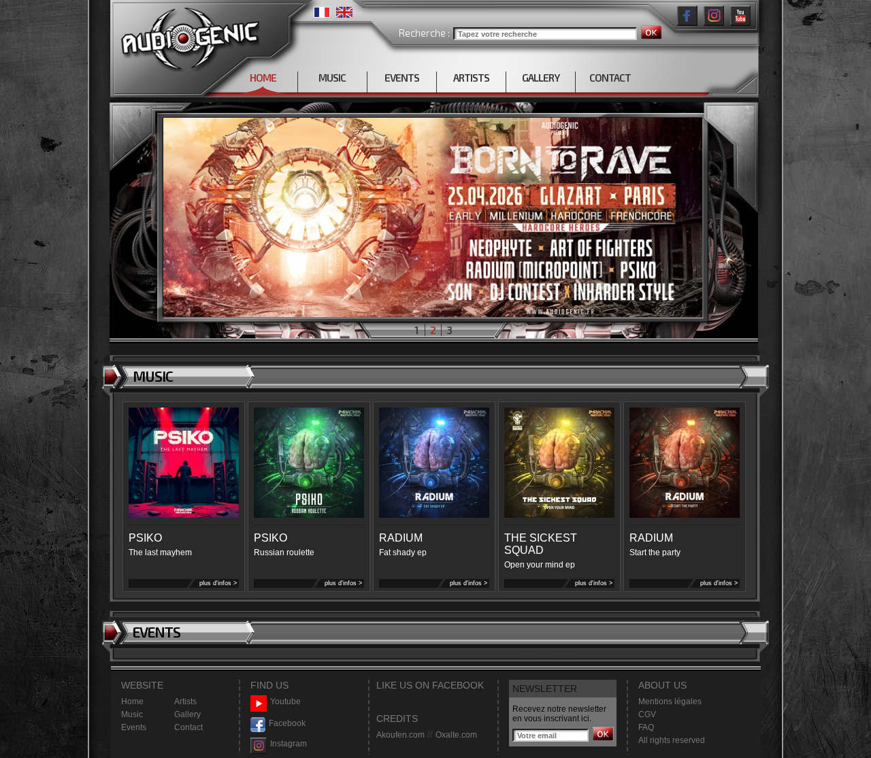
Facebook (287, 723)
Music (132, 714)
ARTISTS (471, 77)
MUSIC (332, 77)
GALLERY (540, 77)
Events (133, 727)
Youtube (285, 701)
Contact (188, 727)
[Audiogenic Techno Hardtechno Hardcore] (187, 35)
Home (132, 701)
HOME (263, 77)
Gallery (187, 714)
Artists (185, 701)
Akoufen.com (400, 735)
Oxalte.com (456, 735)
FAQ (646, 727)
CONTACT (610, 77)
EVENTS (401, 77)
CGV (647, 714)
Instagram (288, 743)
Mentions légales (670, 701)
